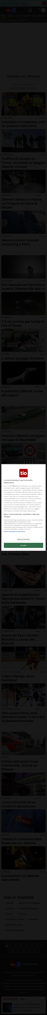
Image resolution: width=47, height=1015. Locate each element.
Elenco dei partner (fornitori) (14, 531)
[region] (23, 507)
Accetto (23, 545)
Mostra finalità (23, 539)
